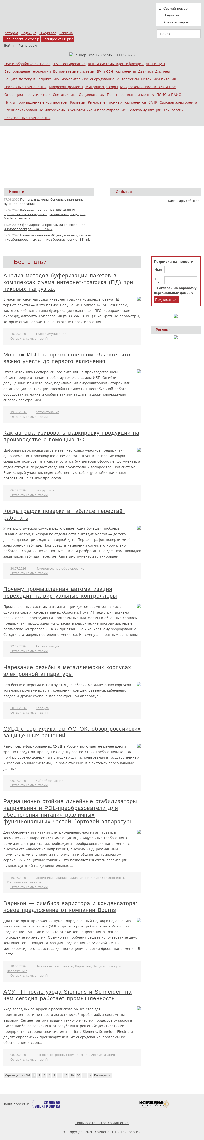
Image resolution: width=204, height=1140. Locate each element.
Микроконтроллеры (66, 86)
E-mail (158, 280)
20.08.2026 (18, 334)
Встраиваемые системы (74, 71)
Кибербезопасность (51, 781)
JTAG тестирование (69, 63)
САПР (152, 102)
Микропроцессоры (101, 86)
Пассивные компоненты (25, 86)
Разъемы (78, 102)
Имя (158, 269)
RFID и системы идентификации (116, 63)
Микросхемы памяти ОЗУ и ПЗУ (148, 86)
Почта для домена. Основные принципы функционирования (44, 201)
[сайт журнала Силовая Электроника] (46, 1104)
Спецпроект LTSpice (57, 39)
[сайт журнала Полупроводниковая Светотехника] (114, 1104)
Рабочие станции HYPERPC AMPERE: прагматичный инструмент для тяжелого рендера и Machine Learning (44, 214)
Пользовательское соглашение (102, 1122)
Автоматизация (47, 412)
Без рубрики (45, 490)
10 (65, 1075)
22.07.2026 (18, 646)
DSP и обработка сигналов (27, 63)
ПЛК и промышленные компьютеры (36, 102)
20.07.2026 (18, 708)
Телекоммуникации (144, 110)
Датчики (145, 71)
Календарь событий (183, 201)
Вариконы (83, 966)
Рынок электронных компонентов (117, 102)
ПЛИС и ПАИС (168, 94)
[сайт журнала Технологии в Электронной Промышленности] (78, 1104)
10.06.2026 (18, 966)
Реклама (66, 33)
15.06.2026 (18, 878)
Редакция (28, 33)
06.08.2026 (18, 490)
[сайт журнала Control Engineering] (186, 1104)
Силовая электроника (178, 102)
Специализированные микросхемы (35, 110)
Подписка (171, 15)
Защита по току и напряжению (31, 79)
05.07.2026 (18, 781)
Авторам (11, 33)
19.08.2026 (18, 412)
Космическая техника (24, 882)
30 (78, 1075)
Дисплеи (162, 71)
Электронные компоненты (27, 117)
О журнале (47, 33)
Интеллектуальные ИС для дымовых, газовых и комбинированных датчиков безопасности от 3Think (48, 237)
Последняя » (102, 1075)
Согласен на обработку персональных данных (175, 290)
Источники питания (158, 79)
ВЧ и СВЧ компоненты (116, 71)
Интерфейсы (128, 79)
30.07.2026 (18, 568)
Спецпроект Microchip (22, 39)
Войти (9, 45)
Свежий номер (175, 8)
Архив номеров (176, 22)
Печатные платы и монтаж (130, 94)
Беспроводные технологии (27, 71)
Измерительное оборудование (87, 79)
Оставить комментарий (29, 338)
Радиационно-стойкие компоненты (96, 878)
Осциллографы (92, 94)
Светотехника (65, 94)
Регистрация (28, 45)
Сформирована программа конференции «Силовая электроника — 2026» (44, 227)
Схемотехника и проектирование (97, 110)
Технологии (174, 110)
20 (72, 1075)
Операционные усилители (27, 94)
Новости (16, 192)
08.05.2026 (18, 1055)
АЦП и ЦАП (155, 63)
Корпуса (42, 708)
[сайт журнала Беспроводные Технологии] (153, 1104)
